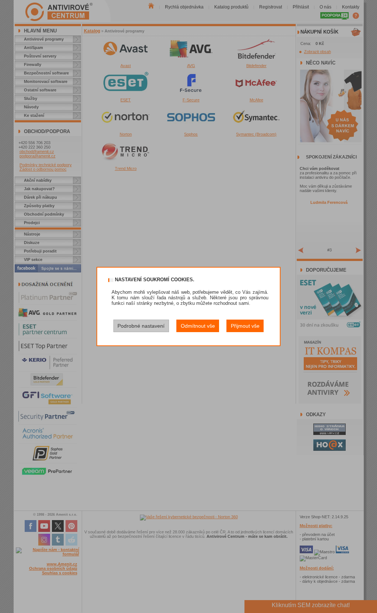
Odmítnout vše (198, 326)
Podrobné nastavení (141, 326)
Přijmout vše (245, 326)
